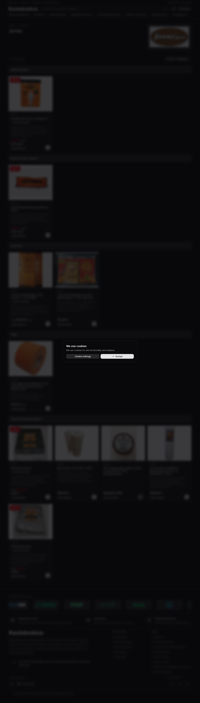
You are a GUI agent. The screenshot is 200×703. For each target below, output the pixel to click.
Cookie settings (83, 356)
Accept (119, 356)
